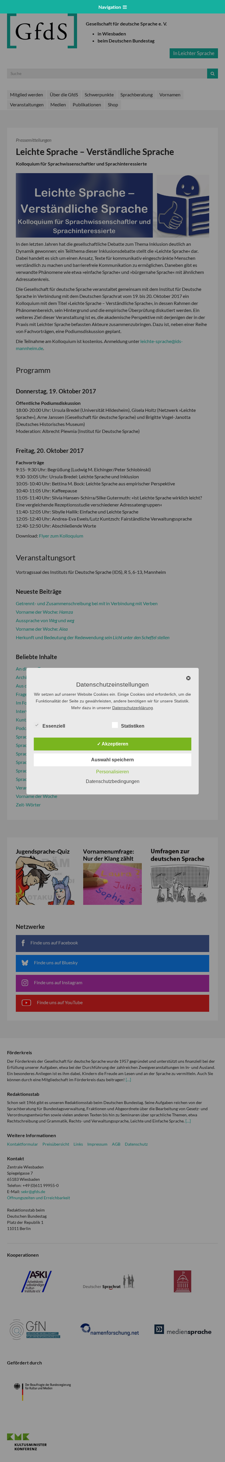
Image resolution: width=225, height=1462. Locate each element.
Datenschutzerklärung (132, 707)
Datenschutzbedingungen (112, 781)
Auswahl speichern (112, 759)
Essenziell (53, 726)
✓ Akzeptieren (112, 743)
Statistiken (132, 726)
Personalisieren (112, 771)
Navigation (110, 7)
